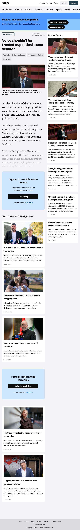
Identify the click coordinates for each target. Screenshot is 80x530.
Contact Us (46, 521)
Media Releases (56, 521)
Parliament (32, 55)
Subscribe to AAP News (58, 22)
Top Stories (7, 9)
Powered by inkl (40, 524)
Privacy (27, 521)
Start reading (23, 197)
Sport (58, 9)
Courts (28, 9)
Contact (49, 3)
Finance (49, 9)
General (38, 9)
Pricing (42, 3)
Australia (6, 55)
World (67, 9)
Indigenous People (18, 55)
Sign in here (29, 202)
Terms (20, 521)
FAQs (32, 521)
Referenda (6, 59)
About (56, 3)
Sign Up (73, 3)
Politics (18, 9)
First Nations (8, 34)
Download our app (56, 27)
